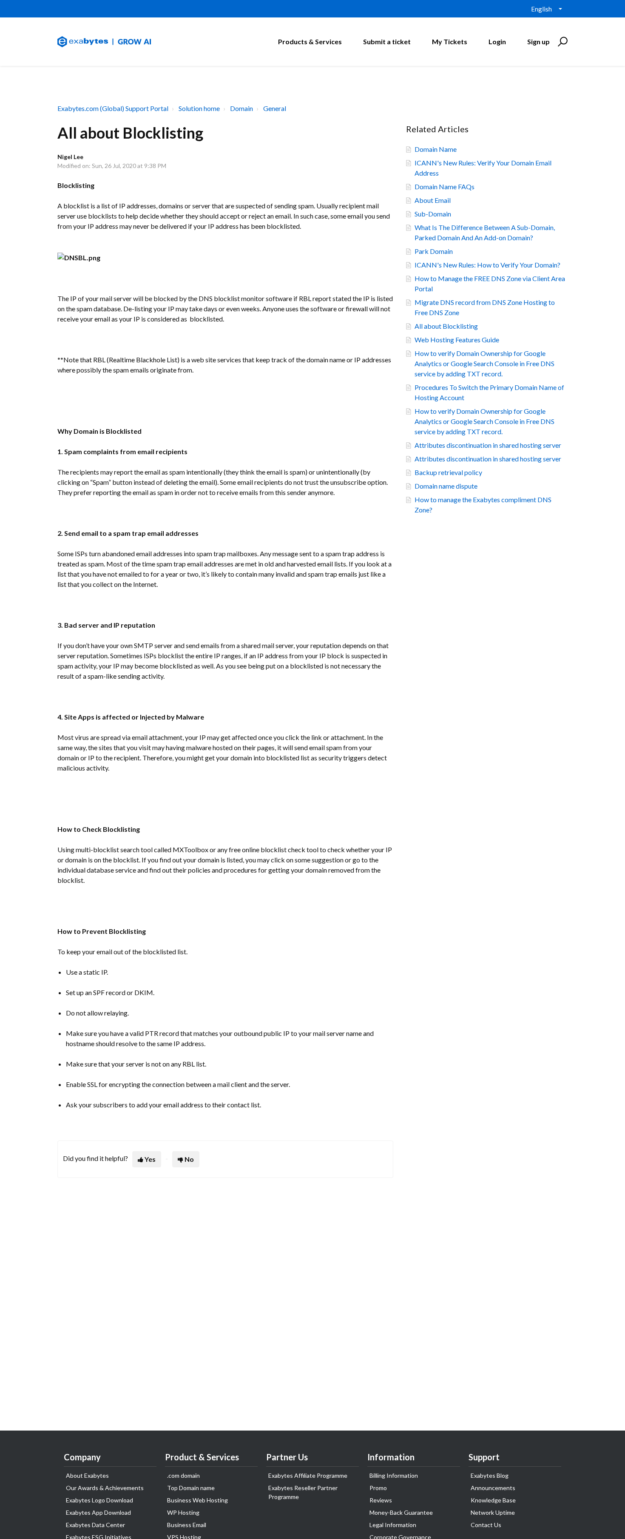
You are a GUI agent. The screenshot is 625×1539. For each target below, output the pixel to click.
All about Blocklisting (446, 326)
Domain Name (436, 149)
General (274, 108)
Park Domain (434, 251)
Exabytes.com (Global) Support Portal (112, 108)
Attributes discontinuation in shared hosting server (488, 445)
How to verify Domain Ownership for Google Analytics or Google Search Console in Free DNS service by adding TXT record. (484, 363)
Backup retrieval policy (448, 472)
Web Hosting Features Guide (457, 340)
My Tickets (449, 41)
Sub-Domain (433, 214)
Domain (241, 108)
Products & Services (310, 41)
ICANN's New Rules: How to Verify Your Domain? (487, 265)
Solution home (199, 108)
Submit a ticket (387, 41)
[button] (561, 41)
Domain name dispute (446, 486)
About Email (433, 200)
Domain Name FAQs (444, 186)
